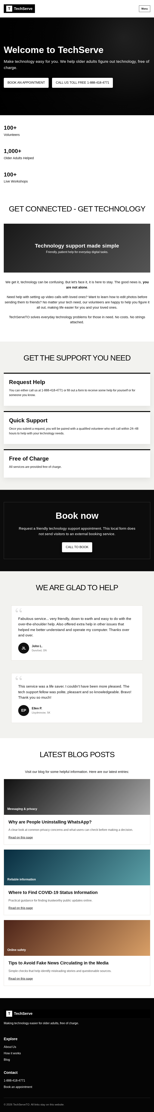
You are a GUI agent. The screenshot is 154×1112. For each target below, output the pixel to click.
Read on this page (20, 837)
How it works (12, 1053)
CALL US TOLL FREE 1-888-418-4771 (82, 82)
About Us (10, 1046)
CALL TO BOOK (77, 547)
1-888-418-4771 (14, 1080)
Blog (7, 1059)
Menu (144, 8)
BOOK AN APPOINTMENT (26, 82)
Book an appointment (18, 1087)
